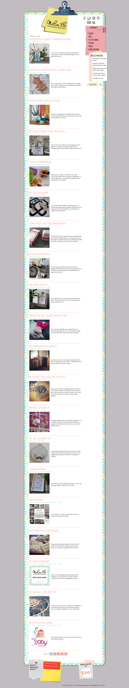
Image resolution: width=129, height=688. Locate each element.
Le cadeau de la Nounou (37, 469)
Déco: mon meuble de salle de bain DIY (43, 346)
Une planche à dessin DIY (38, 284)
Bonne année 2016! (36, 499)
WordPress (95, 685)
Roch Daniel (83, 685)
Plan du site (33, 669)
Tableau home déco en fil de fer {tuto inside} (100, 69)
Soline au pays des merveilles (40, 254)
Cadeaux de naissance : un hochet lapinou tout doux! (48, 315)
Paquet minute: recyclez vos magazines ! (44, 530)
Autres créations (94, 49)
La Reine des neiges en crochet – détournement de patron (50, 39)
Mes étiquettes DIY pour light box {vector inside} (47, 131)
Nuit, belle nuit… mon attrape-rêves (42, 592)
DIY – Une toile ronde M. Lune (40, 438)
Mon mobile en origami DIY (39, 407)
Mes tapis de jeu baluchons (38, 192)
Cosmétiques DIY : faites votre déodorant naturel (47, 223)
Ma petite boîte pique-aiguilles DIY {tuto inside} (47, 377)
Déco (90, 36)
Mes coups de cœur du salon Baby (41, 622)
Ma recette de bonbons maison (40, 162)
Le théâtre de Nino (98, 78)
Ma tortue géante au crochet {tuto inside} (44, 100)
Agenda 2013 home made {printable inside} (99, 64)
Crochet (91, 33)
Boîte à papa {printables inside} (100, 59)
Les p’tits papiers (93, 39)
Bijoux (91, 46)
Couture (91, 43)
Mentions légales (34, 667)
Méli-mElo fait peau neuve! (39, 561)
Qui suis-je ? (33, 665)
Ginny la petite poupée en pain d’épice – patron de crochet (50, 69)
